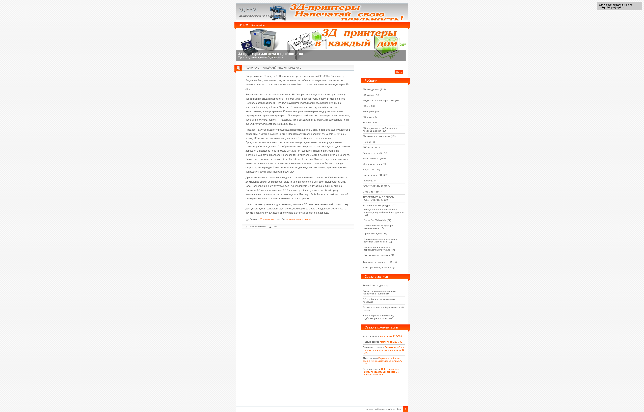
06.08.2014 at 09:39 (258, 227)
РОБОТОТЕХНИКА (373, 186)
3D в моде (368, 95)
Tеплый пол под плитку (376, 285)
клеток (308, 219)
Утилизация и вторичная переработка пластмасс (377, 248)
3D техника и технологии (376, 136)
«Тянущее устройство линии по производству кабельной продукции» (384, 210)
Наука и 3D (369, 169)
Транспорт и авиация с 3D (377, 262)
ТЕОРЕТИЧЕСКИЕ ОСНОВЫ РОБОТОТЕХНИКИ (378, 198)
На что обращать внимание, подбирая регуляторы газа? (378, 317)
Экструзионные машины (377, 255)
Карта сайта (258, 25)
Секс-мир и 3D (371, 191)
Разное (367, 180)
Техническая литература (376, 205)
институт (300, 219)
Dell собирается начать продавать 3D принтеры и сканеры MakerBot (381, 372)
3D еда (366, 106)
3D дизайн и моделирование (378, 100)
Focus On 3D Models (375, 220)
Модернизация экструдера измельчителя (378, 227)
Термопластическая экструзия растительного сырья (380, 240)
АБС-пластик (370, 147)
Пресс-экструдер (373, 233)
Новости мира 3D (372, 175)
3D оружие (368, 111)
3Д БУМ (248, 9)
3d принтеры (370, 122)
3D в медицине (267, 219)
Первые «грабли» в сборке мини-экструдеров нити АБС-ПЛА (384, 350)
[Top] (405, 409)
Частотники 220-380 (391, 336)
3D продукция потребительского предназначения (380, 129)
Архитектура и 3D (372, 153)
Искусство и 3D (371, 158)
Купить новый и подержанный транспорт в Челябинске (379, 292)
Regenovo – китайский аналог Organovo (273, 67)
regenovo (290, 219)
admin (275, 227)
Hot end (367, 142)
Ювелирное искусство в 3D (377, 267)
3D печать (368, 117)
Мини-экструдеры (372, 164)
